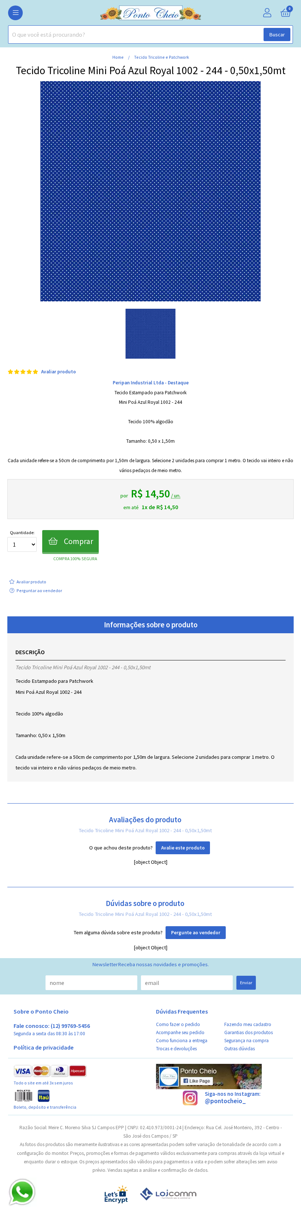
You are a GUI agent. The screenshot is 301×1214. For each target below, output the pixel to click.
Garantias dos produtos (248, 1032)
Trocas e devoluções (176, 1049)
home (118, 57)
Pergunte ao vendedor (195, 932)
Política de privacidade (44, 1047)
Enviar (246, 982)
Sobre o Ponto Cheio (41, 1011)
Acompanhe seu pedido (180, 1032)
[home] (150, 18)
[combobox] (150, 34)
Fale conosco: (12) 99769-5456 (52, 1029)
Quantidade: (22, 532)
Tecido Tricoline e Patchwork (161, 57)
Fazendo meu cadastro (247, 1024)
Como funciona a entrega (181, 1040)
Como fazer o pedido (178, 1024)
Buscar (277, 34)
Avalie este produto (183, 848)
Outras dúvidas (239, 1049)
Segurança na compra (246, 1040)
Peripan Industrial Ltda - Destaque (151, 383)
